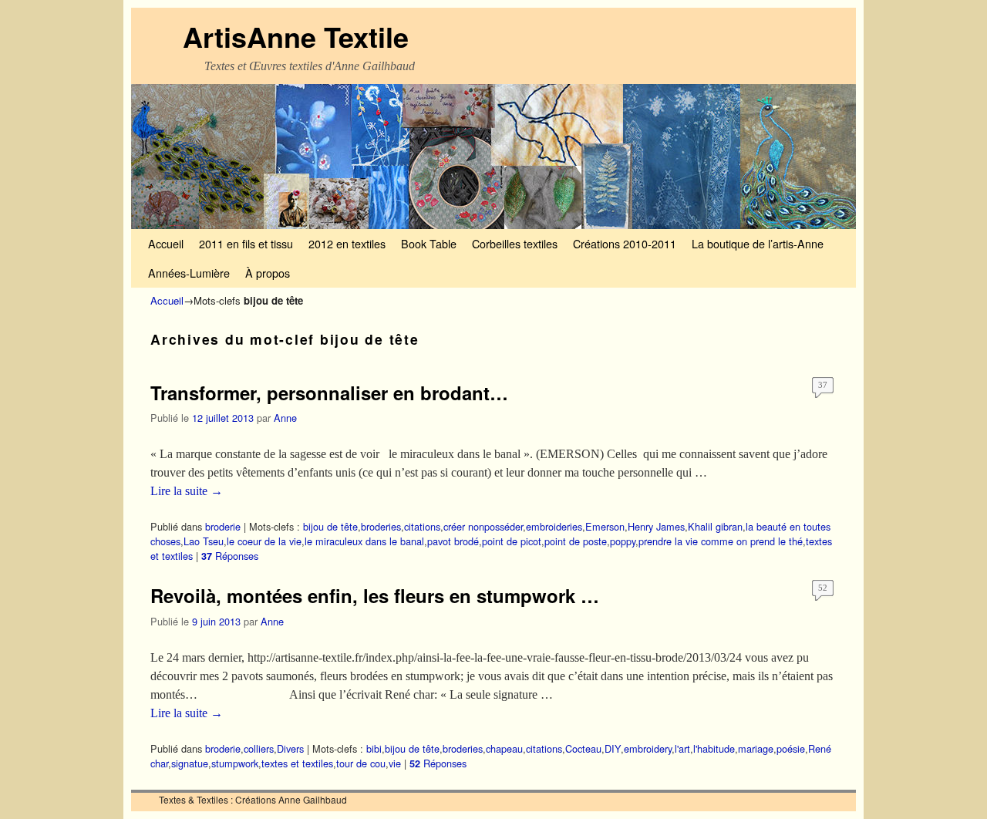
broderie (223, 526)
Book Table (428, 243)
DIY (613, 748)
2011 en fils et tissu (246, 243)
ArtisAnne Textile (296, 36)
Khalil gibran (715, 526)
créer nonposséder (483, 526)
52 (822, 587)
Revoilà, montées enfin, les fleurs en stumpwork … (374, 595)
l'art (682, 748)
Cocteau (583, 748)
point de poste (575, 541)
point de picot (511, 541)
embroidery (648, 748)
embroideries (554, 526)
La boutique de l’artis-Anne (758, 243)
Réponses (229, 555)
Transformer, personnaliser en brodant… (329, 392)
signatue (189, 763)
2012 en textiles (347, 243)
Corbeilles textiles (515, 243)
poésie (790, 748)
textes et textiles (297, 763)
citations (422, 526)
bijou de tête (330, 526)
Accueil (166, 243)
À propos (267, 273)
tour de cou (361, 763)
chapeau (504, 748)
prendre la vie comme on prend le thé (720, 541)
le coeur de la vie (264, 541)
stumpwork (234, 763)
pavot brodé (453, 541)
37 (822, 384)
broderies (381, 526)
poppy (622, 541)
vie (395, 763)
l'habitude (714, 748)
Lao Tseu (204, 541)
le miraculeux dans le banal (364, 541)
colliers (259, 748)
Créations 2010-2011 (624, 243)
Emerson (605, 526)
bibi (374, 748)
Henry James (656, 526)
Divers (290, 748)
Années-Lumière (189, 273)
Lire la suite (186, 490)
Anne (285, 417)
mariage (755, 748)
